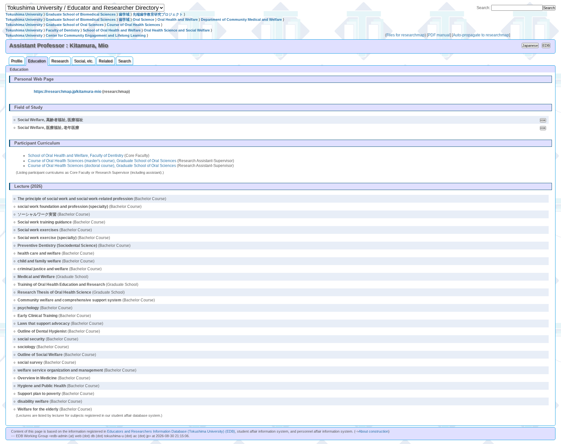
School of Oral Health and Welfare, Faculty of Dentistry (75, 155)
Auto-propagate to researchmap (481, 35)
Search (124, 61)
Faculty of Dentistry (63, 30)
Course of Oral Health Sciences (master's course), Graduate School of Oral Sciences (102, 161)
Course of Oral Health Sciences (133, 25)
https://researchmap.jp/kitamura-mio (67, 91)
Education (37, 61)
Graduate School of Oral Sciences (75, 25)
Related (106, 61)
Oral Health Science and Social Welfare (177, 30)
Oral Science (143, 19)
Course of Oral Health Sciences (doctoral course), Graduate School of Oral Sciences (102, 165)
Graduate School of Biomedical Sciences (81, 14)
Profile (16, 61)
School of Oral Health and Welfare (112, 30)
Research (60, 61)
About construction (373, 431)
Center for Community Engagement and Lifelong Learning (96, 35)
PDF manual (439, 35)
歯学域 (124, 14)
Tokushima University (24, 14)
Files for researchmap (405, 35)
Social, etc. (83, 61)
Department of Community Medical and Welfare (241, 19)
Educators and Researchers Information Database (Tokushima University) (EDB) (171, 431)
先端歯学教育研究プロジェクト (158, 14)
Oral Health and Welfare (177, 19)
